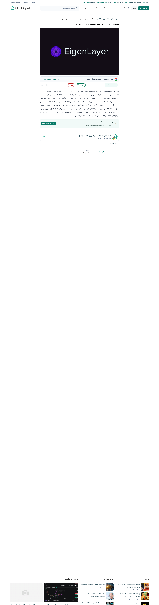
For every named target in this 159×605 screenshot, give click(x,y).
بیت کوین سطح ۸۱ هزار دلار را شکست (93, 584)
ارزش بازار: (109, 2)
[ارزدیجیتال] (20, 8)
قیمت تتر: (92, 2)
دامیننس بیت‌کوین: (135, 2)
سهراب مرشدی (114, 143)
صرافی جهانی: (119, 2)
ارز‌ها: (147, 2)
